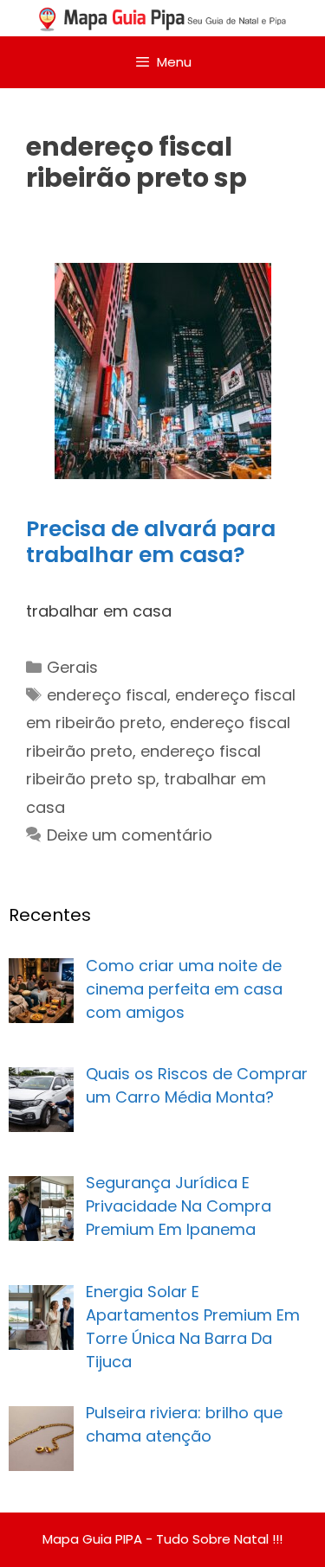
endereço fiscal (107, 695)
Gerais (72, 667)
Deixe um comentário (129, 835)
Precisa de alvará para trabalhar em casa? (151, 542)
